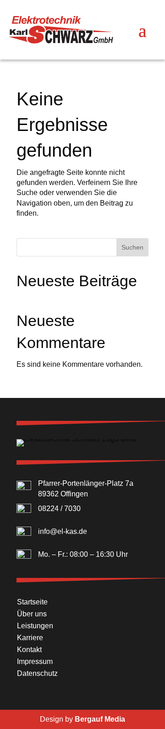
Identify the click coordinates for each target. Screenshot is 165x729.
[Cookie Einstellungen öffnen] (16, 717)
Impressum (35, 661)
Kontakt (29, 649)
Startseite (32, 602)
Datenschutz (37, 673)
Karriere (30, 638)
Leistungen (35, 626)
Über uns (32, 614)
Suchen (132, 247)
